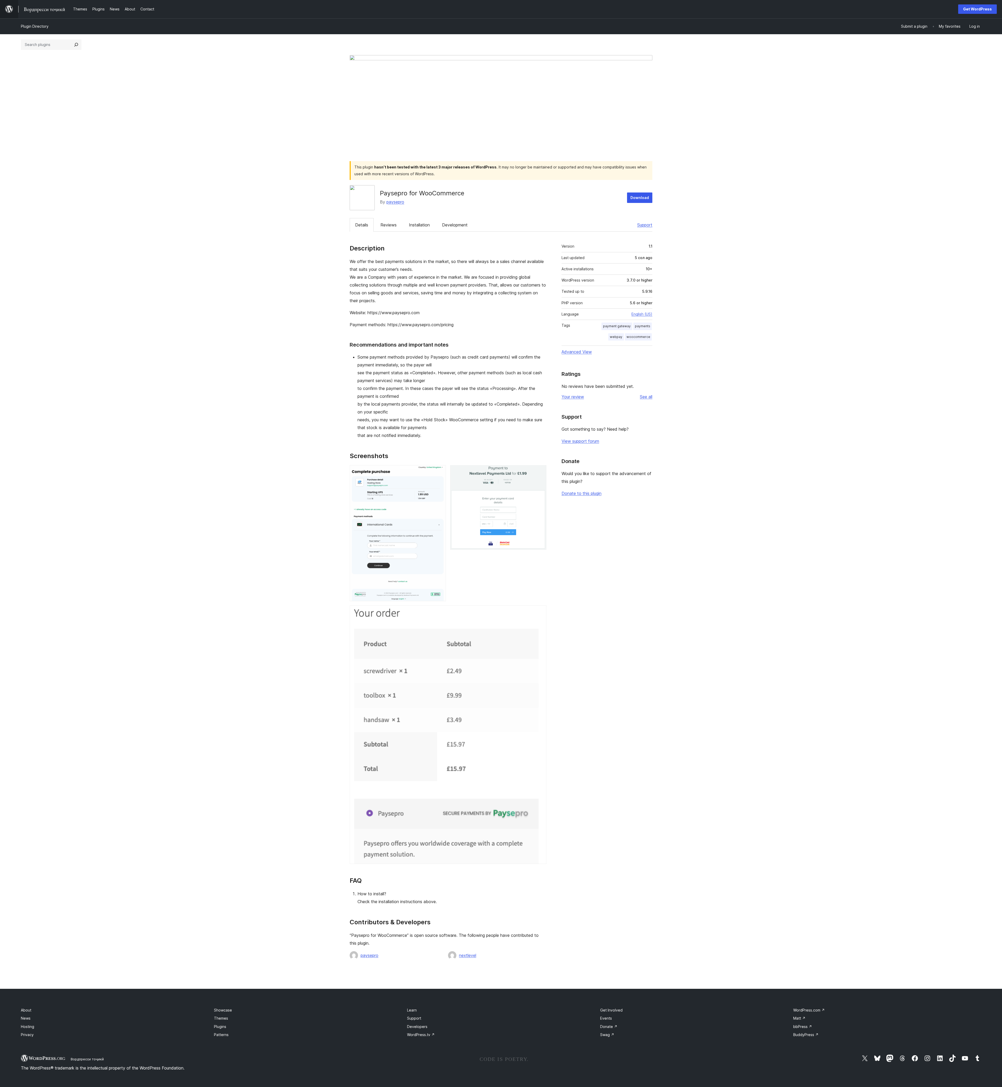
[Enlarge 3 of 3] (539, 612)
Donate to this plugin (581, 493)
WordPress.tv (421, 1034)
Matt (799, 1018)
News (26, 1018)
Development (455, 224)
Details (361, 224)
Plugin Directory (35, 26)
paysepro (395, 201)
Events (606, 1018)
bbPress (802, 1026)
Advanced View (577, 351)
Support (644, 224)
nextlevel (467, 955)
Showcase (223, 1010)
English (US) (641, 314)
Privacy (27, 1034)
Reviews (388, 224)
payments (642, 326)
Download (639, 197)
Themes (221, 1018)
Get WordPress (977, 9)
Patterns (221, 1034)
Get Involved (611, 1010)
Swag (607, 1034)
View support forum (580, 441)
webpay (616, 337)
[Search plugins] (76, 44)
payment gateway (617, 326)
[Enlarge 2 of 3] (539, 472)
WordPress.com (809, 1010)
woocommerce (638, 337)
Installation (419, 224)
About (26, 1010)
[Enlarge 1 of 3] (439, 472)
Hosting (27, 1026)
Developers (417, 1026)
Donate (608, 1026)
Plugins (220, 1026)
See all (646, 396)
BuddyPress (806, 1034)
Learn (412, 1010)
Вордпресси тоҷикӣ (87, 1059)
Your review (573, 396)
